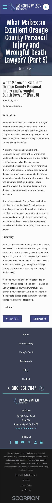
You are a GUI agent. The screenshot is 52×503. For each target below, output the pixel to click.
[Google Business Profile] (16, 442)
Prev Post (13, 319)
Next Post (38, 319)
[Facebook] (10, 442)
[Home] (25, 7)
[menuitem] (26, 480)
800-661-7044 (24, 388)
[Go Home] (20, 68)
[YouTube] (22, 442)
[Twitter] (29, 442)
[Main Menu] (5, 7)
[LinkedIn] (41, 442)
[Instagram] (35, 442)
